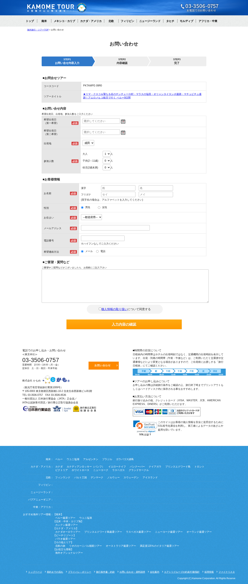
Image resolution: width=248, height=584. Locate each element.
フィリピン (127, 21)
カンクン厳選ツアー (66, 525)
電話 (102, 251)
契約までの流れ (55, 572)
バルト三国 (80, 477)
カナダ (59, 466)
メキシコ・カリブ (64, 21)
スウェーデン (131, 477)
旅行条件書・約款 (105, 572)
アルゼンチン (90, 459)
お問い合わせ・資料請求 (132, 572)
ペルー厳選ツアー (65, 518)
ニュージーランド (150, 21)
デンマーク (97, 477)
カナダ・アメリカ (91, 21)
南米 (44, 21)
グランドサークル (139, 470)
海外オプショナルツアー (69, 553)
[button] (145, 426)
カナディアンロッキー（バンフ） (85, 466)
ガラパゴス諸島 (125, 459)
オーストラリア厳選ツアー (121, 546)
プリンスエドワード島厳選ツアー (103, 532)
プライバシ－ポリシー (79, 572)
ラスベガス (118, 470)
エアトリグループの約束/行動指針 (182, 572)
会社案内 (154, 572)
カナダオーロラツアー (67, 532)
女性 (104, 207)
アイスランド (150, 477)
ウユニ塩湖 (73, 459)
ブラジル (107, 459)
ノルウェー (113, 477)
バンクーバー (137, 466)
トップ (30, 21)
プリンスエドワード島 (177, 466)
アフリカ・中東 (208, 21)
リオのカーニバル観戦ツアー (85, 546)
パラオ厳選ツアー (65, 539)
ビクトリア (61, 470)
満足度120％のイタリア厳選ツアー (159, 546)
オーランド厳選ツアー (199, 532)
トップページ (35, 572)
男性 (87, 207)
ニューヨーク (100, 470)
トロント (199, 466)
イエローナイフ (117, 466)
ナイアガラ (155, 466)
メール (89, 251)
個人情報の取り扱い (114, 309)
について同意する (126, 309)
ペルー (59, 459)
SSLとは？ (145, 434)
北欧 (111, 21)
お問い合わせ (103, 365)
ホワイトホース (80, 470)
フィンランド (62, 477)
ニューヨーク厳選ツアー (169, 532)
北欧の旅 (60, 546)
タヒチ (170, 21)
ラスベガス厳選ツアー (138, 532)
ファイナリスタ (227, 572)
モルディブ (186, 21)
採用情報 (209, 572)
